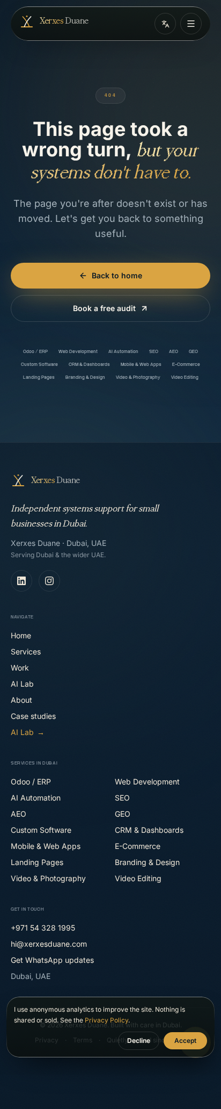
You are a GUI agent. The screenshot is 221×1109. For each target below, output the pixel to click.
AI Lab (22, 683)
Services (26, 651)
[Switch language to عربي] (165, 23)
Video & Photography (138, 378)
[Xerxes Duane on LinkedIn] (21, 581)
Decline (138, 1040)
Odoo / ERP (35, 352)
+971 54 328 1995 (43, 927)
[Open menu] (191, 23)
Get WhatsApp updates (52, 959)
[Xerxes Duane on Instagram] (49, 581)
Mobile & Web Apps (141, 365)
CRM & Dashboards (89, 365)
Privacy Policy (106, 1020)
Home (21, 635)
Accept (185, 1040)
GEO (193, 352)
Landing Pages (39, 378)
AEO (173, 352)
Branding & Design (85, 378)
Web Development (78, 352)
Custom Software (39, 365)
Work (20, 667)
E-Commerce (186, 365)
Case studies (33, 716)
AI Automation (123, 352)
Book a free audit (104, 308)
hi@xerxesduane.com (49, 943)
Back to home (117, 275)
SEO (153, 352)
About (21, 699)
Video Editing (184, 378)
